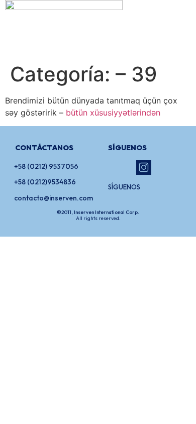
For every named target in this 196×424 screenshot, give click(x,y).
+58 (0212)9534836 (45, 181)
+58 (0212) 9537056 (46, 166)
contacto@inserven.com (53, 197)
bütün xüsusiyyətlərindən (113, 113)
